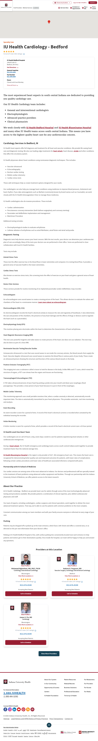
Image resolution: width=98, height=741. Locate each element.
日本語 (39, 733)
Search (92, 2)
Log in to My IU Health (79, 2)
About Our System (50, 680)
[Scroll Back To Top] (49, 725)
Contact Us (69, 719)
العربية (20, 730)
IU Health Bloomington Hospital (75, 127)
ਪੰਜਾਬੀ (9, 736)
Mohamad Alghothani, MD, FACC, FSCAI (25, 569)
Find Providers (17, 8)
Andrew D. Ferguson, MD (72, 569)
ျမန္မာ (24, 730)
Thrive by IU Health (70, 696)
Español (10, 730)
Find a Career (94, 8)
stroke (76, 151)
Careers (46, 692)
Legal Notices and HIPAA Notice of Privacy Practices (29, 719)
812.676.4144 (11, 72)
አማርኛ (15, 730)
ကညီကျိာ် (45, 733)
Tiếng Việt (37, 736)
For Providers (88, 684)
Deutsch (18, 733)
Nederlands (33, 730)
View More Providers (49, 653)
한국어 (5, 736)
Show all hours (12, 85)
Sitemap (6, 719)
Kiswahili (20, 736)
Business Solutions (70, 687)
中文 (28, 730)
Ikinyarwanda (52, 733)
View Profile (25, 566)
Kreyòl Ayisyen (25, 733)
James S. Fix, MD (26, 617)
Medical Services (27, 8)
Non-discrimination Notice (10, 727)
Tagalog (26, 736)
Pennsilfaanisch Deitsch (44, 730)
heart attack (57, 151)
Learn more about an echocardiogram (52, 302)
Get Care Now (64, 8)
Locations (36, 8)
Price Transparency (56, 719)
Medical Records (69, 684)
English (5, 730)
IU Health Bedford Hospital (40, 127)
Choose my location (62, 2)
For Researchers (89, 680)
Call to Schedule (25, 594)
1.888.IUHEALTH (14, 693)
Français (13, 733)
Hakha (32, 733)
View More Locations (25, 576)
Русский (14, 736)
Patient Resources (70, 680)
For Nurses (87, 687)
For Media (87, 692)
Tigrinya (31, 736)
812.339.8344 (11, 77)
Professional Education (71, 692)
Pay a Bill (85, 8)
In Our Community (50, 684)
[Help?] (24, 54)
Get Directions (12, 67)
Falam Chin (6, 733)
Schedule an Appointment (76, 8)
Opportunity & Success (51, 687)
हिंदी (36, 733)
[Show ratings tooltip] (35, 582)
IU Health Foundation (51, 696)
